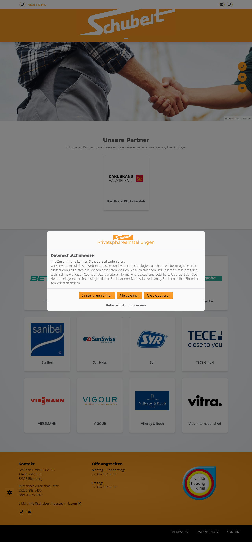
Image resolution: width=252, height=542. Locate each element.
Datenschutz (116, 305)
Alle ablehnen (130, 295)
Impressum (137, 305)
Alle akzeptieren (158, 295)
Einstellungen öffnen (97, 295)
